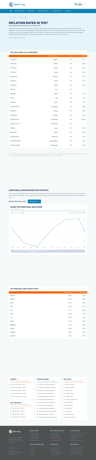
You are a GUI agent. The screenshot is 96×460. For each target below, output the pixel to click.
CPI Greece (13, 80)
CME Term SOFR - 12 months (18, 417)
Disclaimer (11, 447)
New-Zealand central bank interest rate (47, 411)
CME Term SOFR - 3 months (18, 411)
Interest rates (19, 11)
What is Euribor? (35, 434)
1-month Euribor (35, 436)
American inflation (69, 387)
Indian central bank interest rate (46, 405)
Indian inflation (68, 408)
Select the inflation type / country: (17, 201)
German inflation (69, 405)
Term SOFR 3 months (56, 440)
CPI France (13, 72)
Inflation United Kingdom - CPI (58, 452)
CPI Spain (12, 128)
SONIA (32, 452)
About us (68, 11)
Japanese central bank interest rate (47, 408)
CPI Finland (13, 68)
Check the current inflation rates (17, 37)
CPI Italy (12, 98)
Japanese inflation (69, 414)
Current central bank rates (78, 434)
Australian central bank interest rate (47, 387)
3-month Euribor (35, 438)
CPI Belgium (13, 59)
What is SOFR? (54, 434)
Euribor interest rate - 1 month (19, 387)
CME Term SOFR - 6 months (18, 414)
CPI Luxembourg (14, 106)
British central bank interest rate (46, 393)
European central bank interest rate (47, 402)
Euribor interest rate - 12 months (19, 396)
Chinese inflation (69, 396)
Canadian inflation (69, 393)
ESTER (32, 450)
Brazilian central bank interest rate (46, 390)
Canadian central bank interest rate (47, 396)
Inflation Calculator (69, 384)
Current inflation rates (77, 448)
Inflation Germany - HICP (77, 454)
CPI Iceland (13, 85)
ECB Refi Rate (75, 438)
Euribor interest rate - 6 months (19, 393)
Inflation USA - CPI (55, 450)
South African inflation (70, 417)
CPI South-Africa (14, 123)
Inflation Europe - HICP (77, 452)
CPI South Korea (14, 119)
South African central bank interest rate (48, 417)
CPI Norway (13, 111)
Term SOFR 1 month (55, 438)
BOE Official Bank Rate (77, 436)
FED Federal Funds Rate (77, 440)
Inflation (31, 11)
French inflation (69, 402)
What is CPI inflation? (56, 448)
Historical (21, 17)
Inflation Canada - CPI (56, 454)
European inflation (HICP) (71, 399)
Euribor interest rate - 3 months (19, 390)
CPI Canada (13, 63)
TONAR (32, 454)
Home (10, 17)
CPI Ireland (13, 93)
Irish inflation (68, 411)
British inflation (68, 390)
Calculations (56, 11)
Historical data (43, 11)
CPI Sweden (13, 132)
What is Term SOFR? (56, 436)
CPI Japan (13, 102)
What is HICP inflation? (77, 450)
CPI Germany (13, 76)
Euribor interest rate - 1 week (18, 384)
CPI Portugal (13, 115)
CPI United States (15, 145)
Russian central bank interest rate (46, 414)
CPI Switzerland (14, 136)
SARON (32, 448)
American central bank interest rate (47, 384)
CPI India (12, 89)
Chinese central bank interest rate (46, 399)
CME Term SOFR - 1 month (18, 408)
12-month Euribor (35, 440)
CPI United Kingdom (15, 141)
